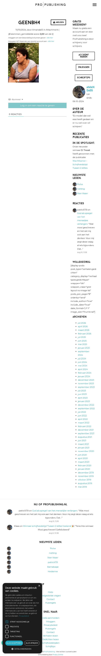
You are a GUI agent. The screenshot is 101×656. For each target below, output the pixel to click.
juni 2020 (82, 455)
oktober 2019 (84, 479)
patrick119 (53, 562)
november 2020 (86, 451)
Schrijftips (50, 646)
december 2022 (86, 405)
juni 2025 (82, 340)
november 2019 (86, 476)
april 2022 (83, 419)
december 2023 (86, 380)
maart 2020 (83, 462)
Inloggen (50, 621)
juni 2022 (82, 415)
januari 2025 (84, 348)
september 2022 (86, 408)
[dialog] (22, 618)
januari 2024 (84, 376)
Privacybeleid (50, 625)
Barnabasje (53, 567)
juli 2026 (82, 323)
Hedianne (53, 571)
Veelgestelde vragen (50, 595)
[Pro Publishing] (50, 4)
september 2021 (86, 433)
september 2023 (86, 387)
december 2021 (86, 430)
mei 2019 (82, 487)
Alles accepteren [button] (14, 643)
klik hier (50, 38)
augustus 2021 (85, 437)
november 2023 (86, 383)
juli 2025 (82, 337)
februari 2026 (84, 333)
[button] (22, 649)
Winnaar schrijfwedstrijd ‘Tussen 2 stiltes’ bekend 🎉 (48, 526)
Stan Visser (82, 193)
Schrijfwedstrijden (50, 643)
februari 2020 (84, 465)
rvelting (81, 189)
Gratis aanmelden (50, 618)
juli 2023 (82, 390)
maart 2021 (83, 444)
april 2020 (83, 458)
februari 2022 (84, 426)
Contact (51, 599)
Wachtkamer (79, 161)
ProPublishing (49, 652)
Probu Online (58, 654)
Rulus (80, 184)
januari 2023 (84, 401)
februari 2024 (84, 373)
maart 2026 (83, 330)
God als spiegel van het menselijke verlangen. (55, 510)
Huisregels (50, 602)
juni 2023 (82, 394)
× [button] (39, 586)
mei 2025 (82, 344)
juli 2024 (82, 358)
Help (50, 592)
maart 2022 (83, 422)
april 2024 (83, 369)
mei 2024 (82, 365)
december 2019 (86, 472)
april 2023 (83, 398)
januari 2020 (84, 469)
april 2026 (83, 326)
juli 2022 (82, 412)
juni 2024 (82, 362)
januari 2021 (83, 447)
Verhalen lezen (50, 635)
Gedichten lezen (50, 639)
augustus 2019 (85, 483)
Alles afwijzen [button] (32, 643)
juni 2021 (82, 440)
